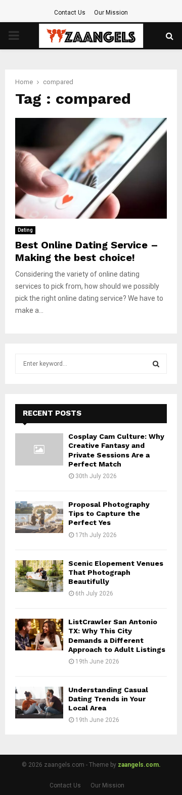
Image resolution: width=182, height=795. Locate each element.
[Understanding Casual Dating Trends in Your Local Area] (39, 702)
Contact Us (69, 12)
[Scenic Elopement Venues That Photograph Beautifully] (39, 576)
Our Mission (111, 12)
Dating (25, 230)
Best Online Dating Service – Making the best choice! (86, 251)
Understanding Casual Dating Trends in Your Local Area (108, 699)
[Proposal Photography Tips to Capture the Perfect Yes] (39, 517)
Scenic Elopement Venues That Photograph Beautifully (115, 572)
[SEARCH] (156, 364)
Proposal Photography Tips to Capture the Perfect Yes (109, 513)
